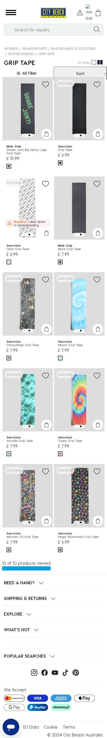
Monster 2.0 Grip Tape (22, 536)
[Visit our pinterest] (74, 672)
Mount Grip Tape (70, 345)
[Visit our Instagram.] (32, 672)
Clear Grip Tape (17, 249)
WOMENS (11, 48)
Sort (80, 73)
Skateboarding (21, 54)
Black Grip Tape (69, 249)
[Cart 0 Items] (98, 13)
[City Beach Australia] (53, 13)
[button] (11, 13)
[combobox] (53, 29)
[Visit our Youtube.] (53, 672)
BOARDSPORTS (35, 48)
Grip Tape (65, 149)
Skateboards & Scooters (73, 48)
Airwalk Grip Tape (19, 440)
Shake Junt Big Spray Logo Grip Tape (26, 151)
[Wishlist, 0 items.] (89, 12)
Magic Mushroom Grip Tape (78, 536)
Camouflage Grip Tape (22, 345)
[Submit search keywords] (97, 29)
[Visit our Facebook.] (43, 672)
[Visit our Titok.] (64, 672)
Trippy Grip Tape (70, 440)
